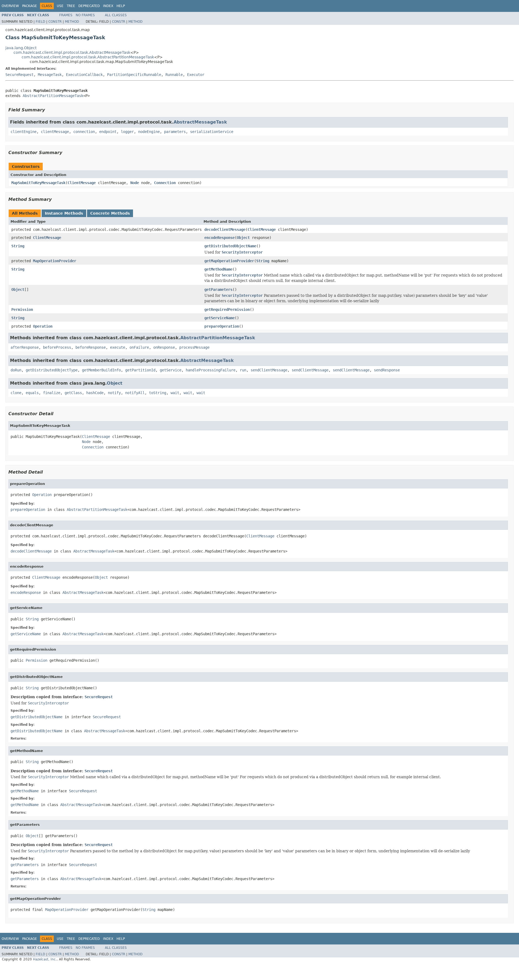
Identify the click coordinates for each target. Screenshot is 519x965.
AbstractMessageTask (200, 122)
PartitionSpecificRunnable (134, 74)
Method (72, 22)
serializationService (211, 131)
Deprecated (89, 6)
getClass (73, 393)
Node (134, 183)
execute (117, 347)
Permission (22, 309)
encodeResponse (219, 237)
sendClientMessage (269, 370)
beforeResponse (90, 347)
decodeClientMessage (224, 229)
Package (29, 6)
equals (32, 393)
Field (40, 22)
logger (127, 131)
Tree (71, 6)
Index (108, 6)
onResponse (164, 347)
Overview (10, 6)
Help (121, 6)
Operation (42, 326)
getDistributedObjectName (230, 246)
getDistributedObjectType (52, 370)
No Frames (85, 15)
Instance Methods (64, 213)
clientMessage (55, 131)
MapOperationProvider (54, 261)
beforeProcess (57, 347)
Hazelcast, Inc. (45, 959)
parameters (175, 131)
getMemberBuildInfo (101, 370)
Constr (55, 22)
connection (84, 131)
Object (243, 237)
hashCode (95, 393)
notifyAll (135, 393)
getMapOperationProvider (229, 261)
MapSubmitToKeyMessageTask (38, 183)
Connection (165, 183)
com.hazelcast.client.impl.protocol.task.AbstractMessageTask (72, 52)
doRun (16, 370)
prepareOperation (221, 326)
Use (60, 6)
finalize (51, 393)
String (17, 246)
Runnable (174, 74)
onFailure (139, 347)
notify (114, 393)
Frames (65, 15)
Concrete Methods (110, 213)
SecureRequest (19, 74)
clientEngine (23, 131)
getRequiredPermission (227, 309)
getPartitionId (140, 370)
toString (157, 393)
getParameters (218, 289)
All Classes (116, 15)
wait (175, 393)
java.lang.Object (20, 48)
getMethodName (218, 269)
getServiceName (219, 318)
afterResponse (25, 347)
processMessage (194, 347)
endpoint (108, 131)
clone (16, 393)
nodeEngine (149, 131)
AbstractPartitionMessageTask (53, 96)
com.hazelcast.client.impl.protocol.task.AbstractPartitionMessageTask (88, 57)
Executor (195, 74)
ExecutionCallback (84, 74)
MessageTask (50, 74)
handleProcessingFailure (210, 370)
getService (170, 370)
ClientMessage (82, 183)
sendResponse (387, 370)
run (243, 370)
